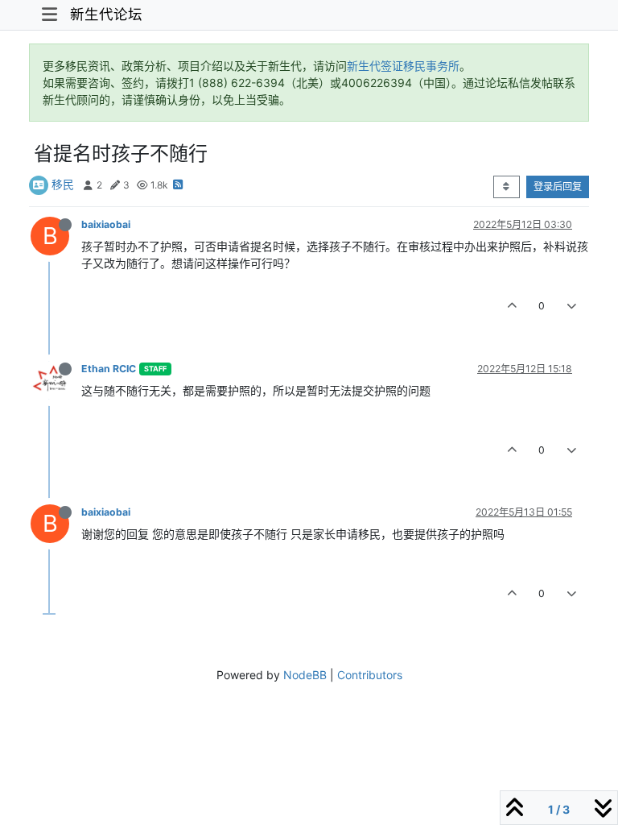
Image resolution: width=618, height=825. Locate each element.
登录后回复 (558, 186)
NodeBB (305, 675)
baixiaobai (105, 224)
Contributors (369, 675)
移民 (63, 184)
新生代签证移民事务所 (403, 66)
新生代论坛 (106, 14)
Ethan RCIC (108, 369)
